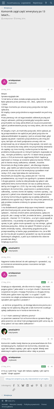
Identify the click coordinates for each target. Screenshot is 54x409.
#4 (52, 339)
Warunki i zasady (16, 404)
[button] (2, 400)
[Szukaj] (51, 3)
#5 (52, 366)
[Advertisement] (27, 49)
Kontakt (5, 404)
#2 (52, 257)
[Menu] (3, 2)
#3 (52, 282)
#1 (52, 89)
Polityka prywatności (32, 404)
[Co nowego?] (46, 3)
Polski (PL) (11, 401)
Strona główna (7, 406)
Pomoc (44, 404)
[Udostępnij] (48, 89)
